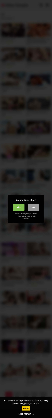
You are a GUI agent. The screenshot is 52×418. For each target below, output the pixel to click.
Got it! (26, 408)
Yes (19, 207)
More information (26, 414)
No (33, 207)
